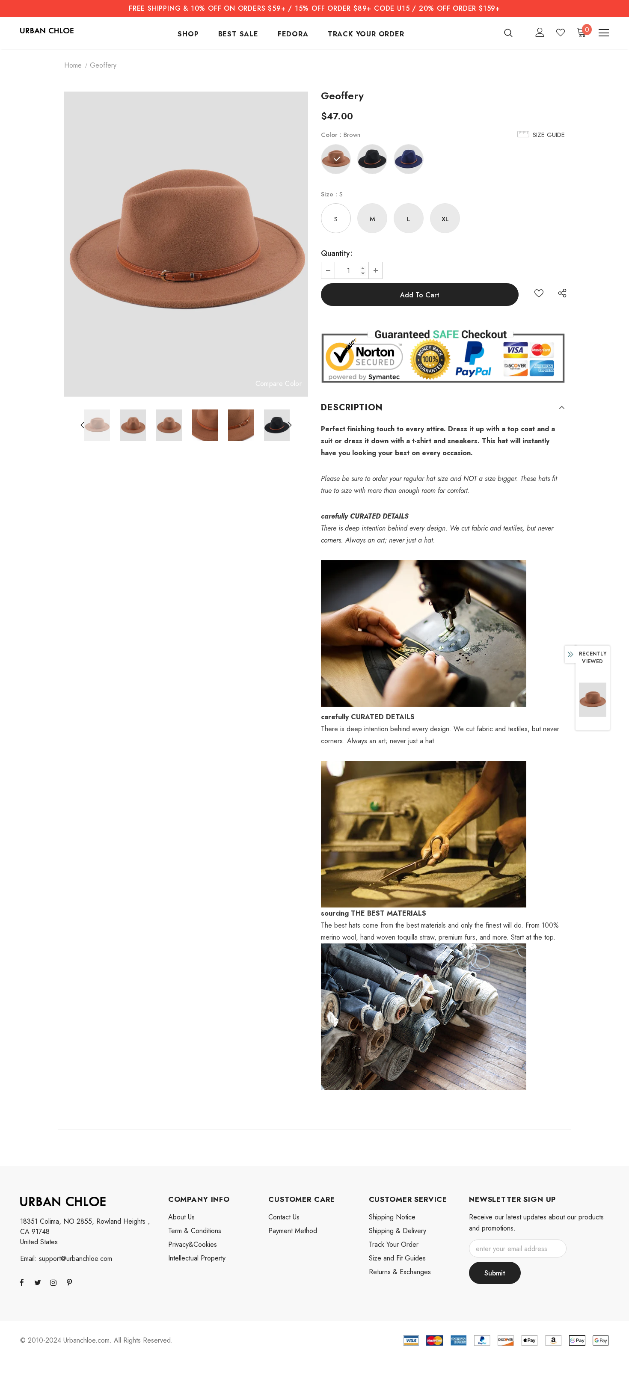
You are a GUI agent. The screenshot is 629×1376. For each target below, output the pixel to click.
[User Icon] (540, 32)
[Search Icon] (513, 32)
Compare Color (278, 384)
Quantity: (337, 253)
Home (73, 65)
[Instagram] (53, 1282)
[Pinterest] (69, 1282)
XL (445, 219)
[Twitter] (37, 1282)
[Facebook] (22, 1282)
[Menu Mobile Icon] (604, 33)
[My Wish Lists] (560, 32)
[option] (186, 244)
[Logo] (47, 30)
